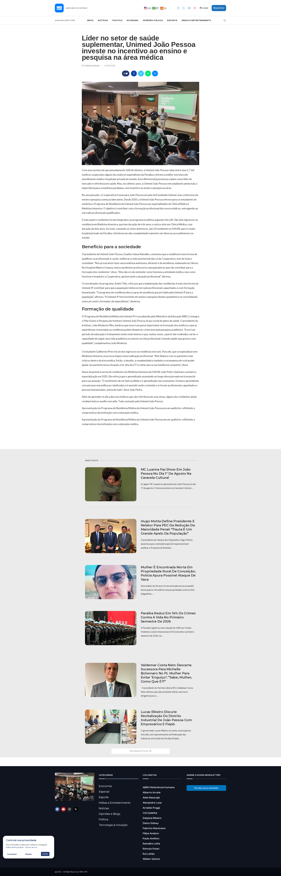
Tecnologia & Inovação (113, 825)
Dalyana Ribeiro (152, 818)
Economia (132, 20)
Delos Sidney (151, 823)
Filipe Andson (151, 833)
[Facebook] (178, 8)
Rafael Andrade (92, 65)
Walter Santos (151, 859)
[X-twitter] (75, 809)
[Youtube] (195, 8)
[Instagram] (189, 8)
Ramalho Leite (151, 843)
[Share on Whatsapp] (148, 73)
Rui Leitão (149, 853)
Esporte (172, 20)
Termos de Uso (31, 847)
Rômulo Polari (151, 848)
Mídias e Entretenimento (196, 20)
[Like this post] (127, 74)
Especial (104, 791)
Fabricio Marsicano (154, 828)
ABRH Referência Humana (158, 787)
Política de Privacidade (15, 847)
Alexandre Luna (152, 802)
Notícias (103, 20)
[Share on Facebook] (134, 73)
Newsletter (218, 8)
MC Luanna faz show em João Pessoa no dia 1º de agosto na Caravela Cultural (166, 474)
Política (117, 20)
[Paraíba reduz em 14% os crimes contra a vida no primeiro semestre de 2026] (110, 628)
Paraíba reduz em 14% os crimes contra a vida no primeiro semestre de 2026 (168, 617)
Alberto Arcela (151, 792)
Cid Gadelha (150, 813)
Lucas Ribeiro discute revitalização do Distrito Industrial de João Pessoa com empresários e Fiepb (166, 718)
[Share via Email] (155, 73)
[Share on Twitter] (141, 73)
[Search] (224, 20)
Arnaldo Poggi (151, 807)
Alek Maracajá (151, 797)
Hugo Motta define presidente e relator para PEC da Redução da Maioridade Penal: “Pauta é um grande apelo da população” (168, 527)
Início (90, 20)
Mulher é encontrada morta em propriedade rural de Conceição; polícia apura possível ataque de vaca (168, 573)
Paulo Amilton (151, 838)
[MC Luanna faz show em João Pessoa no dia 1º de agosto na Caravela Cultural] (110, 484)
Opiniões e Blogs (153, 20)
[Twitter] (184, 8)
